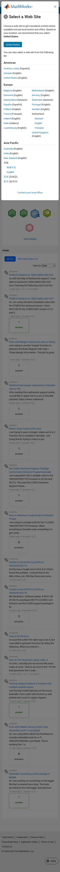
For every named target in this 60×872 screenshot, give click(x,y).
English (38, 123)
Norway (36, 95)
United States (11, 78)
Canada (8, 73)
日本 (6, 176)
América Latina (11, 68)
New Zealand (10, 158)
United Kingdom (40, 132)
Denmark (8, 95)
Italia (6, 123)
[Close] (55, 6)
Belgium (8, 90)
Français (39, 128)
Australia (8, 148)
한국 (6, 181)
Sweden (36, 109)
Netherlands (38, 90)
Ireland (7, 118)
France (7, 114)
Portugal (36, 104)
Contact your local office (30, 192)
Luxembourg (10, 128)
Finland (7, 109)
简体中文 (11, 167)
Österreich (37, 100)
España (8, 104)
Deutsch (39, 118)
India (6, 153)
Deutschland (10, 100)
